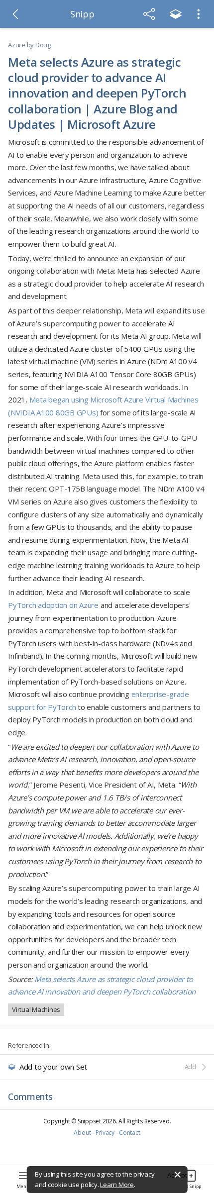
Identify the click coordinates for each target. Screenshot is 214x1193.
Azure (16, 44)
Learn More (117, 1184)
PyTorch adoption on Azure (53, 605)
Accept (177, 1175)
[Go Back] (15, 14)
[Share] (149, 14)
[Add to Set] (175, 14)
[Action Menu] (198, 14)
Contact (129, 1132)
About (82, 1132)
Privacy (105, 1132)
